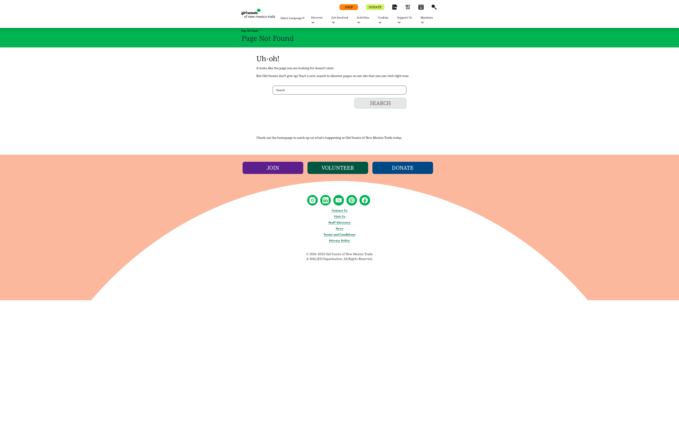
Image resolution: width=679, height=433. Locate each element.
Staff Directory (339, 222)
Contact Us (339, 210)
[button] (394, 8)
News (339, 228)
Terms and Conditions (340, 234)
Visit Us (339, 216)
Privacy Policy (339, 240)
